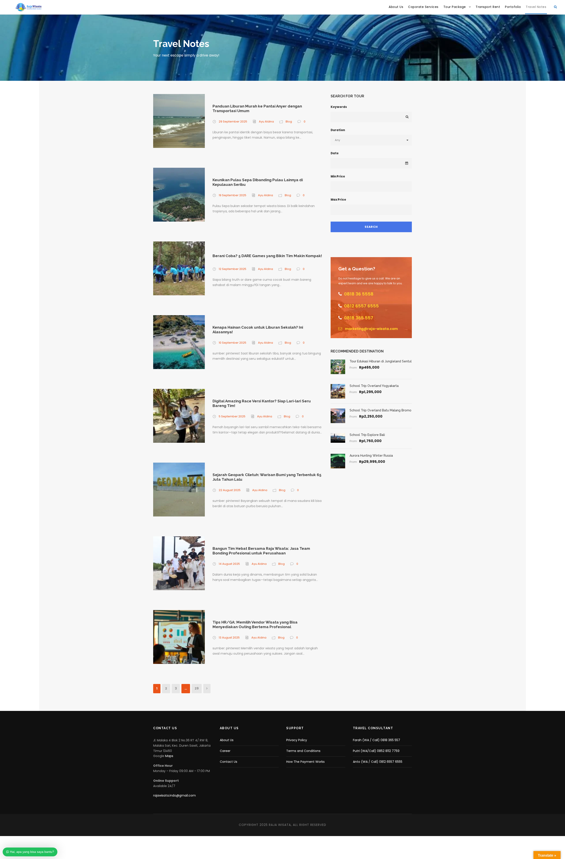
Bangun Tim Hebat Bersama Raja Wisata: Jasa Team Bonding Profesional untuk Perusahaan (261, 550)
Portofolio (513, 7)
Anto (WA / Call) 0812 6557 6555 (377, 761)
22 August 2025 (230, 490)
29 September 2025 (233, 121)
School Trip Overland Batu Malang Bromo (380, 410)
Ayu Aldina (266, 121)
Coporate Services (423, 7)
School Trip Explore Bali (367, 435)
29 (197, 688)
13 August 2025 (229, 637)
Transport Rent (488, 7)
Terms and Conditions (303, 751)
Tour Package (454, 7)
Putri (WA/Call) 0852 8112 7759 (376, 751)
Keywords (339, 107)
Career (225, 751)
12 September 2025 (232, 269)
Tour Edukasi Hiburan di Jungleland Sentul (381, 361)
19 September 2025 (232, 195)
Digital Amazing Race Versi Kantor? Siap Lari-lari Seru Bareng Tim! (262, 403)
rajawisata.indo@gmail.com (174, 795)
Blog (289, 121)
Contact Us (228, 761)
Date (335, 153)
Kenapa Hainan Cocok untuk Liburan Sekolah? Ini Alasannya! (258, 329)
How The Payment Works (305, 761)
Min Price (338, 176)
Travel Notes (536, 7)
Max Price (338, 200)
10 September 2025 (232, 343)
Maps (169, 756)
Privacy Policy (296, 740)
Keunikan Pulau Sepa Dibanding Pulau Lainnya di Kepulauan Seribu (258, 182)
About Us (396, 7)
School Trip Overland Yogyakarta (374, 386)
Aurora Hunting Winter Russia (371, 455)
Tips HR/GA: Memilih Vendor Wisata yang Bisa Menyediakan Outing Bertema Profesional (255, 624)
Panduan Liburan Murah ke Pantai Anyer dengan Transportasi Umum (257, 108)
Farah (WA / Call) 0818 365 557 (376, 740)
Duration (338, 130)
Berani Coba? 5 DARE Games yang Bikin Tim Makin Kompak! (267, 256)
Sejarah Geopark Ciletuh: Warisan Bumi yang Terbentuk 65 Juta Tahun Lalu (267, 477)
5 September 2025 (232, 416)
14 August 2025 (229, 564)
